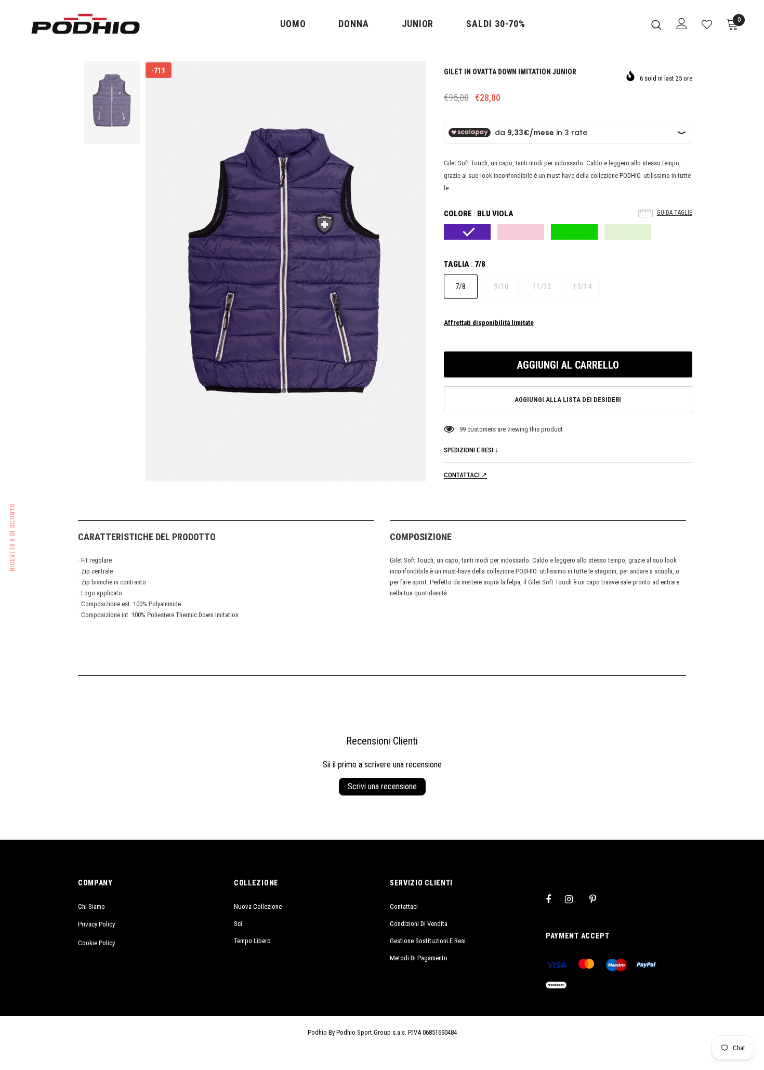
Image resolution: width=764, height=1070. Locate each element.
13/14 (582, 286)
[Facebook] (555, 899)
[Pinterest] (598, 899)
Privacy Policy (96, 924)
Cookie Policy (96, 943)
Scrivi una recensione (382, 786)
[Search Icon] (656, 24)
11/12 (541, 286)
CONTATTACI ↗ (465, 475)
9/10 (501, 286)
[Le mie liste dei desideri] (707, 24)
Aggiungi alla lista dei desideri (568, 399)
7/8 (460, 286)
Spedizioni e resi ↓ (471, 450)
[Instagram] (574, 899)
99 (462, 429)
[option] (286, 271)
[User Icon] (682, 24)
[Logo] (85, 23)
